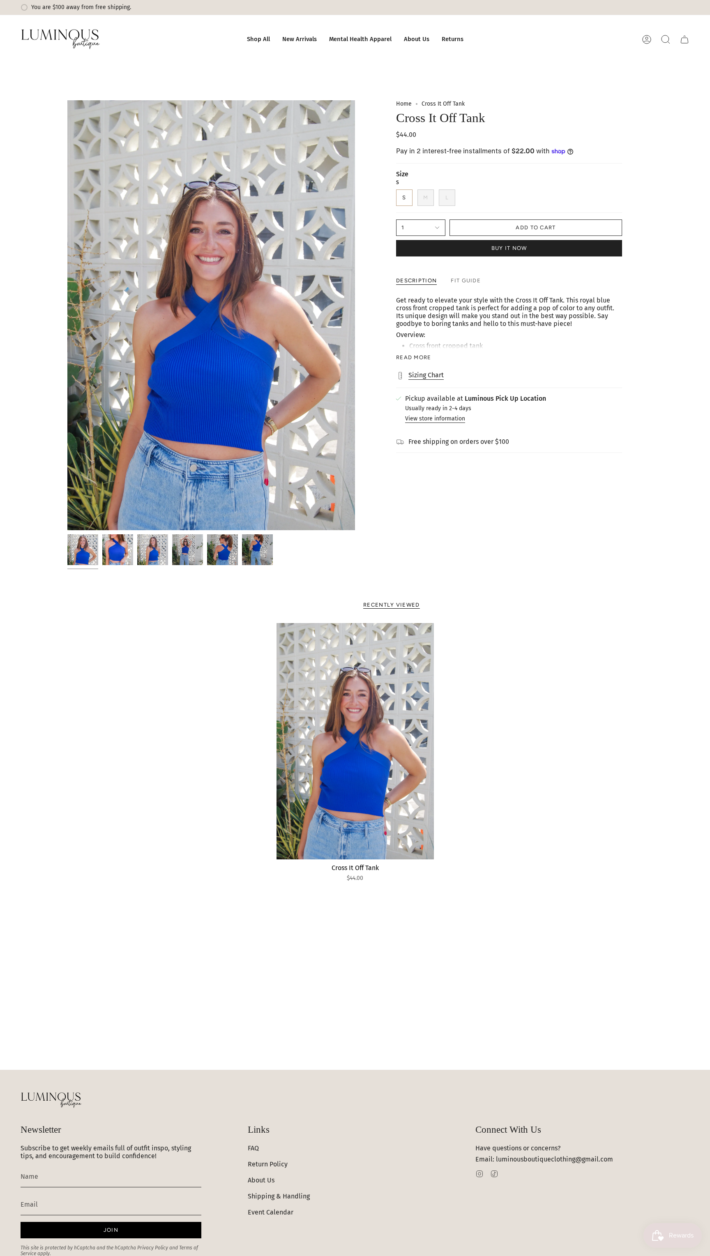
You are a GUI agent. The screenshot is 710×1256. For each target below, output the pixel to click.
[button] (258, 39)
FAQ (253, 1148)
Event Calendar (270, 1212)
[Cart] (684, 39)
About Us (261, 1180)
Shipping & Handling (279, 1196)
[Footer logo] (51, 1100)
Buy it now (509, 248)
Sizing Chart (426, 375)
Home (404, 103)
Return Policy (268, 1164)
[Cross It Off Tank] (355, 741)
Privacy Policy (152, 1248)
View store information (435, 418)
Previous (67, 315)
